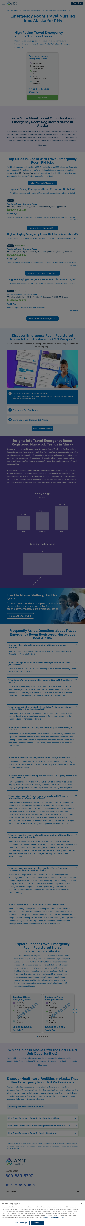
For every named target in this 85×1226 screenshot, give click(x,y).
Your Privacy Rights (21, 1222)
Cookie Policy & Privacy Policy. (53, 1217)
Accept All (37, 1222)
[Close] (81, 1203)
